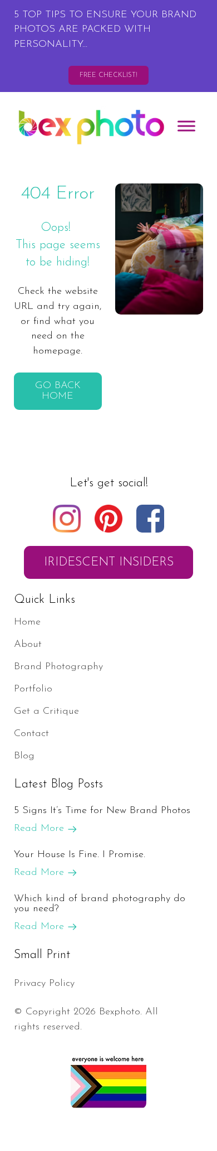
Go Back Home (58, 390)
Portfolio (33, 689)
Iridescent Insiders (109, 562)
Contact (31, 733)
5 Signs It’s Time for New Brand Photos (102, 810)
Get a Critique (46, 711)
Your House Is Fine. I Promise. (79, 854)
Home (27, 622)
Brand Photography (58, 666)
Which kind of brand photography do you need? (99, 903)
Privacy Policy (44, 983)
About (28, 644)
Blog (24, 756)
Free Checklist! (108, 75)
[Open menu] (186, 126)
